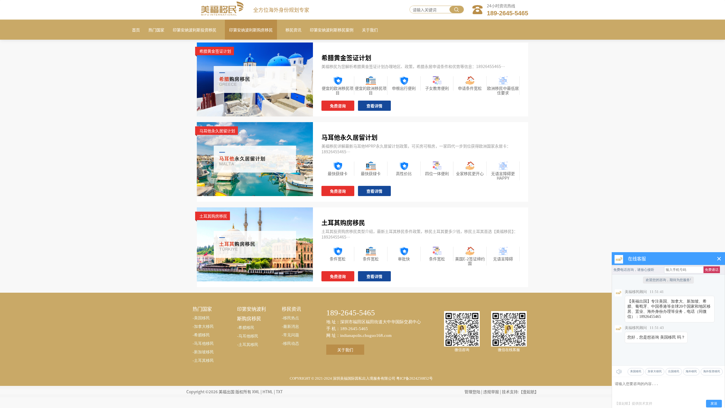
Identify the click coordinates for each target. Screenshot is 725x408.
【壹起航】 (529, 391)
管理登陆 (472, 391)
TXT (279, 391)
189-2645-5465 (507, 13)
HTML (268, 391)
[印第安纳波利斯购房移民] (255, 79)
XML (256, 391)
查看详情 (374, 106)
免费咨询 (338, 106)
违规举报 (491, 391)
